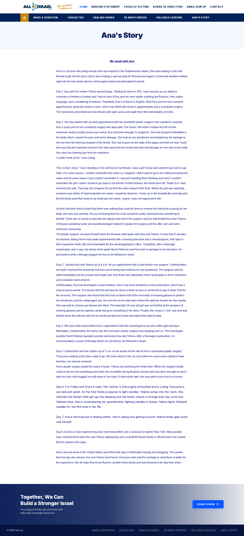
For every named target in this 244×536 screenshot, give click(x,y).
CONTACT (217, 6)
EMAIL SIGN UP (196, 6)
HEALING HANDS (103, 17)
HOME (83, 6)
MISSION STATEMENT (105, 6)
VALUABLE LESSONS (169, 17)
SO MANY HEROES (135, 17)
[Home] (24, 17)
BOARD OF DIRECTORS (168, 6)
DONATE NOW (206, 504)
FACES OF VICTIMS (136, 6)
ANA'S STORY (200, 17)
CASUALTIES (76, 17)
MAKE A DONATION (45, 17)
